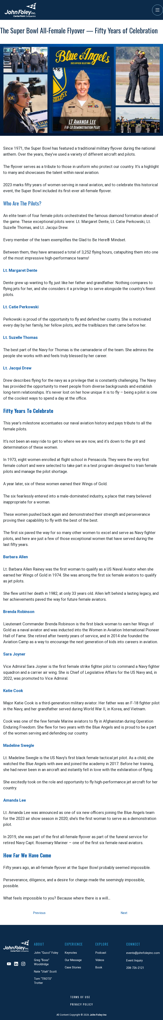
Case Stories (73, 967)
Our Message (73, 960)
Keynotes (71, 952)
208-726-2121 (135, 968)
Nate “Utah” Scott (45, 971)
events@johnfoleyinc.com (143, 953)
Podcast (100, 952)
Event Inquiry (134, 960)
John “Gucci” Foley (46, 952)
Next (124, 913)
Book (98, 967)
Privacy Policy (81, 1004)
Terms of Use (80, 997)
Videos (99, 960)
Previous (39, 913)
